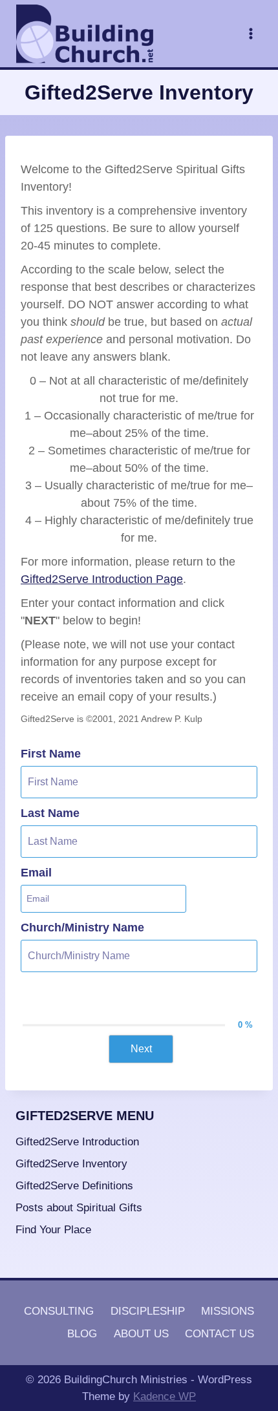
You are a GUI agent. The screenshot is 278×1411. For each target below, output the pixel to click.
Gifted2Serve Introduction (77, 1142)
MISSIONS (227, 1311)
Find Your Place (53, 1230)
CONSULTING (59, 1311)
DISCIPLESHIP (148, 1311)
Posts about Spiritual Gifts (79, 1208)
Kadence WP (164, 1396)
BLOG (82, 1334)
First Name (51, 753)
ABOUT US (141, 1334)
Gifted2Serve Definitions (74, 1186)
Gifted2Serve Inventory (71, 1164)
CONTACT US (219, 1334)
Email (36, 872)
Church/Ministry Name (82, 927)
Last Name (50, 813)
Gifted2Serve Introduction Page (102, 579)
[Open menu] (250, 33)
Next (141, 1048)
